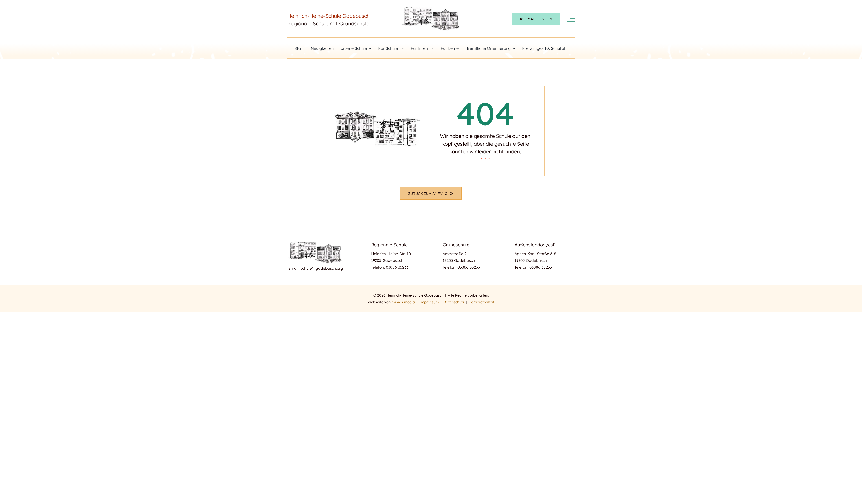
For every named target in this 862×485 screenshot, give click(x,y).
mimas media (403, 302)
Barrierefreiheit (481, 302)
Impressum (429, 302)
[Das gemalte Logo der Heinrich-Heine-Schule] (431, 7)
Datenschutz (453, 302)
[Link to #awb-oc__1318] (571, 19)
